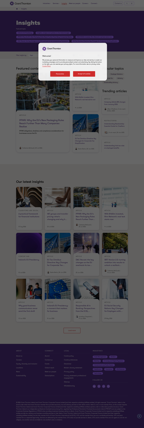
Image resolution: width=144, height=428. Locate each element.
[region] (72, 62)
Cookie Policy (46, 66)
